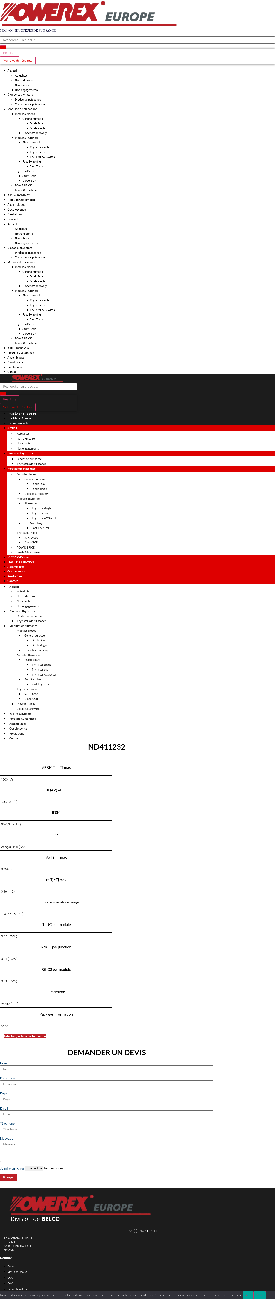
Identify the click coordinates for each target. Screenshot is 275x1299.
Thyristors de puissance (30, 104)
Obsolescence (16, 209)
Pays (3, 1093)
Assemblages (16, 204)
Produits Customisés (21, 200)
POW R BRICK (23, 185)
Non (260, 1295)
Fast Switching (31, 161)
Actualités (21, 75)
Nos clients (22, 85)
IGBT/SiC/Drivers (18, 195)
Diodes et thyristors (20, 94)
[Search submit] (3, 47)
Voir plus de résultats (17, 60)
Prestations (14, 214)
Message (6, 1138)
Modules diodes (25, 114)
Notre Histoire (24, 80)
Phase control (31, 142)
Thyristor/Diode (25, 171)
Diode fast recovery (34, 133)
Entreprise (7, 1078)
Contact (12, 219)
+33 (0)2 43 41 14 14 (142, 1231)
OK (248, 1295)
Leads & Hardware (26, 190)
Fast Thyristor (38, 166)
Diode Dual (37, 123)
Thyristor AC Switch (42, 157)
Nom (3, 1063)
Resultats (9, 53)
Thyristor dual (38, 152)
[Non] (269, 1296)
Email (4, 1108)
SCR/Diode (29, 176)
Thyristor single (39, 147)
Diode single (37, 128)
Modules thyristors (27, 138)
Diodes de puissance (28, 99)
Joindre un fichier (12, 1168)
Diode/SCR (29, 180)
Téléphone (7, 1123)
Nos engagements (26, 90)
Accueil (12, 70)
